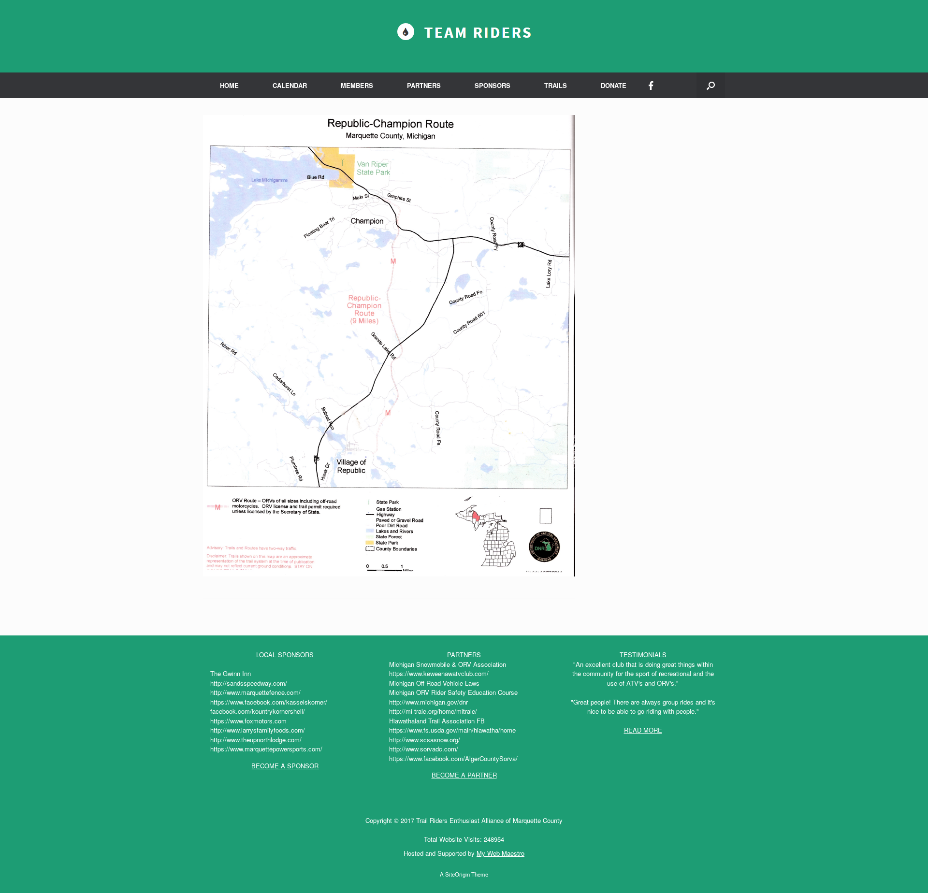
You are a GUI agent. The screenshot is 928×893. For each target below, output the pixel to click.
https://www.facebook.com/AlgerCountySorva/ (453, 758)
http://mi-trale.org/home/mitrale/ (433, 711)
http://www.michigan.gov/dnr (428, 701)
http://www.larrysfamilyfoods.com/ (257, 730)
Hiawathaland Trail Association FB (437, 720)
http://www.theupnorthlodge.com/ (256, 739)
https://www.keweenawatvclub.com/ (439, 673)
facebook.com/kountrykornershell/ (257, 711)
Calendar (290, 85)
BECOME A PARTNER (464, 774)
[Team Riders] (464, 32)
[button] (710, 85)
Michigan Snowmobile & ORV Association (447, 664)
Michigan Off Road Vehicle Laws (434, 683)
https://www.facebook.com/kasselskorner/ (268, 701)
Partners (424, 85)
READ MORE (643, 730)
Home (229, 85)
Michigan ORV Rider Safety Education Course (453, 692)
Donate (613, 85)
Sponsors (492, 85)
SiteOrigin (457, 874)
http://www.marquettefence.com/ (255, 692)
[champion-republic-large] (389, 573)
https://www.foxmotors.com (248, 720)
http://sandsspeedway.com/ (248, 683)
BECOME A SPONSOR (285, 765)
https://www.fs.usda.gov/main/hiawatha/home (452, 730)
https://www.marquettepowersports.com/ (266, 748)
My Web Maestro (500, 853)
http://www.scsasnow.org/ (424, 739)
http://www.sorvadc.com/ (423, 748)
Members (357, 85)
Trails (555, 85)
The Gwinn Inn (230, 673)
